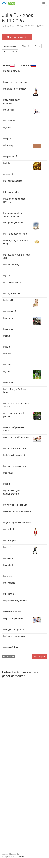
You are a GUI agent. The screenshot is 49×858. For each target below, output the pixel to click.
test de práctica (11, 51)
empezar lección (18, 37)
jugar (38, 46)
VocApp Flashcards (10, 854)
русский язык (8, 656)
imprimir (26, 46)
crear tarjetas (39, 656)
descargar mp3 (11, 46)
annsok (42, 25)
